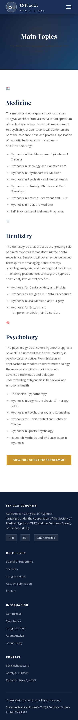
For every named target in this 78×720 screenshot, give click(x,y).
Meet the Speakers (40, 470)
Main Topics (13, 621)
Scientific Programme (19, 561)
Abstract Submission (19, 583)
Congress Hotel (16, 576)
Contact (11, 591)
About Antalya (15, 635)
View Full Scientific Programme (39, 460)
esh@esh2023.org (17, 665)
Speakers (12, 569)
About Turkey (14, 643)
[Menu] (68, 7)
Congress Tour (15, 628)
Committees (14, 613)
